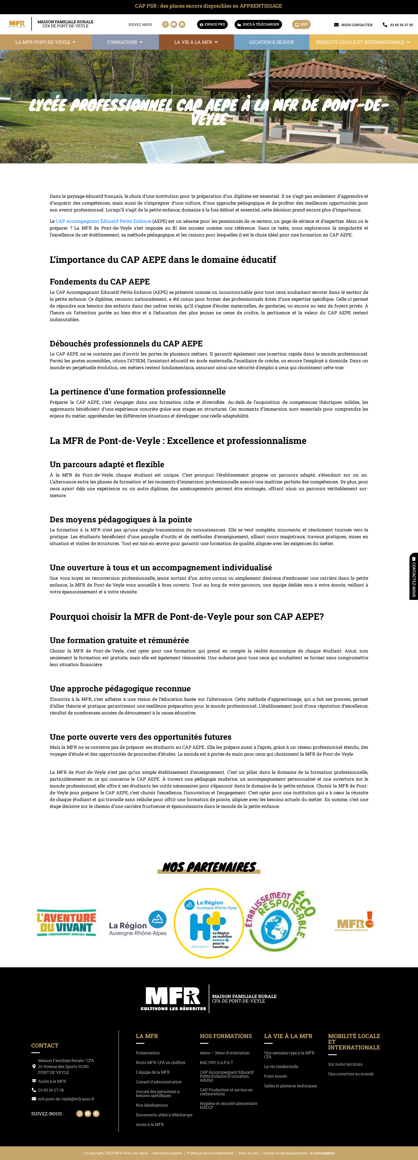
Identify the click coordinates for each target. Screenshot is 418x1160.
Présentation (148, 1052)
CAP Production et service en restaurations (226, 1091)
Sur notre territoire (345, 1064)
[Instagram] (165, 24)
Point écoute (275, 1076)
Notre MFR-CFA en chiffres (160, 1062)
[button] (46, 42)
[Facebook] (182, 24)
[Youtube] (173, 24)
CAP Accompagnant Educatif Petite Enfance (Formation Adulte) (227, 1076)
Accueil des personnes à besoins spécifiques (158, 1093)
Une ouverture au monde (351, 1073)
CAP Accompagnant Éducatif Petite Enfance (103, 221)
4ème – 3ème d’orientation (225, 1052)
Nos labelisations (152, 1105)
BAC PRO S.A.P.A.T (216, 1062)
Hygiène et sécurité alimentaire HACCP (228, 1105)
